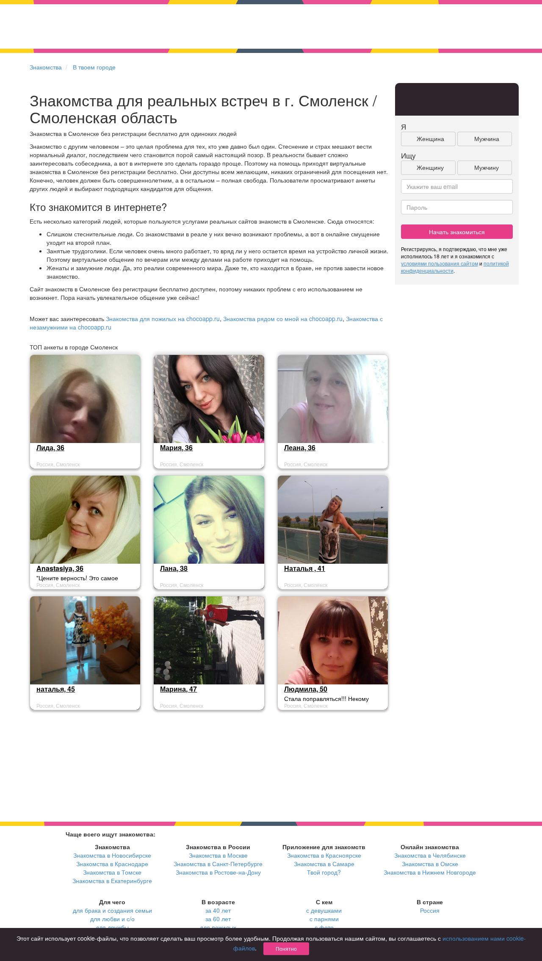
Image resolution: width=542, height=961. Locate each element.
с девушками (324, 910)
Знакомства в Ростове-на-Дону (218, 872)
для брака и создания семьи (112, 910)
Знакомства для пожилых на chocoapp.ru (163, 318)
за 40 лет (218, 910)
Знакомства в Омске (430, 863)
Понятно (286, 948)
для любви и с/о (112, 918)
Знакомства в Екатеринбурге (112, 880)
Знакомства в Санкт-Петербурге (218, 863)
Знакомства (46, 67)
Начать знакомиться (457, 231)
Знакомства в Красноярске (324, 855)
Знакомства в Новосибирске (112, 855)
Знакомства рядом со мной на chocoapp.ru (283, 318)
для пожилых (218, 927)
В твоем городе (94, 67)
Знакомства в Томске (112, 872)
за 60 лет (218, 918)
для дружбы (112, 927)
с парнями (324, 918)
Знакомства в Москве (218, 855)
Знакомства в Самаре (324, 863)
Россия (430, 910)
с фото (324, 927)
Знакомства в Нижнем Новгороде (430, 872)
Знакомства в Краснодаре (112, 863)
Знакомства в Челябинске (430, 855)
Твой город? (324, 872)
